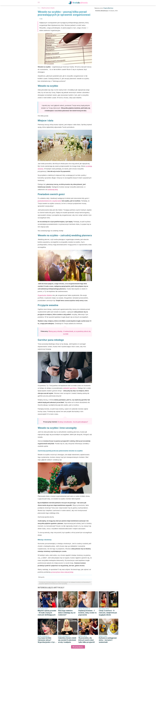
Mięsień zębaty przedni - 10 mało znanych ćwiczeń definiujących (47, 613)
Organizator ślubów (45, 295)
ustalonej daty (53, 189)
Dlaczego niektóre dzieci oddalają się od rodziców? (66, 613)
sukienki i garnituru (70, 388)
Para (39, 8)
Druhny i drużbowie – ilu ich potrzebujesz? (73, 422)
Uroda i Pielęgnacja (84, 608)
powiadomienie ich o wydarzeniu (49, 201)
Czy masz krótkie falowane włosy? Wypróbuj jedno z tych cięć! (47, 640)
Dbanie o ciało (103, 636)
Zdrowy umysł (82, 636)
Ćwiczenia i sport (43, 608)
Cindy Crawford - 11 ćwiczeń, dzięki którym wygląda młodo (108, 613)
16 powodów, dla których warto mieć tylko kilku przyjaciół (86, 640)
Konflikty (61, 608)
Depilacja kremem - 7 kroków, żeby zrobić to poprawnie (87, 613)
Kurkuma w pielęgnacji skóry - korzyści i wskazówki (108, 640)
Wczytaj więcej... (78, 647)
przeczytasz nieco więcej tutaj (62, 572)
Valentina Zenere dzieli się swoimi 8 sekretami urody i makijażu (67, 640)
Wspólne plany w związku (48, 8)
